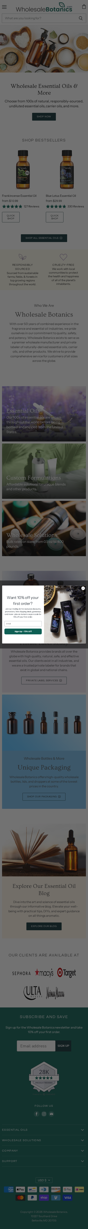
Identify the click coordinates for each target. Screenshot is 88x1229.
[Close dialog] (83, 588)
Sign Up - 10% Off (23, 631)
